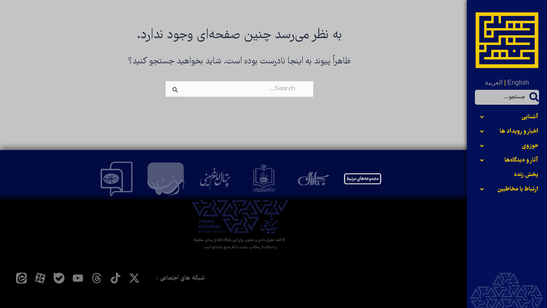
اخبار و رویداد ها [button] (519, 131)
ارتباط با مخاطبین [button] (517, 189)
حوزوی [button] (530, 146)
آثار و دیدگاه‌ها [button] (521, 160)
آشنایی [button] (529, 117)
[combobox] (507, 97)
